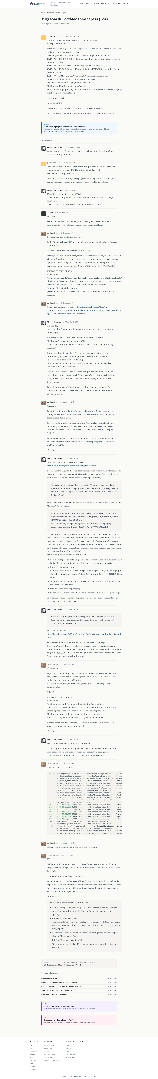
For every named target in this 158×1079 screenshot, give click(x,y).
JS (114, 4)
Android (124, 4)
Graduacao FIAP (49, 1054)
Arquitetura (34, 1070)
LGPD (96, 1076)
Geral (87, 4)
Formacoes (48, 1048)
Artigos (46, 1051)
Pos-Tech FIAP (49, 1057)
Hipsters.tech (70, 1057)
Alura (67, 1045)
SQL (109, 4)
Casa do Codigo (71, 1054)
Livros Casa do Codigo (52, 1060)
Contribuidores (87, 1076)
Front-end (33, 1051)
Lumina (68, 1048)
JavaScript (34, 1060)
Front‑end (95, 4)
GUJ (43, 13)
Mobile (103, 4)
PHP (118, 4)
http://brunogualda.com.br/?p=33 (85, 411)
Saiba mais (77, 1076)
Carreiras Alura (49, 1045)
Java (81, 4)
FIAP (67, 1051)
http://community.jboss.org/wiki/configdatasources (71, 465)
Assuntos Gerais (53, 13)
